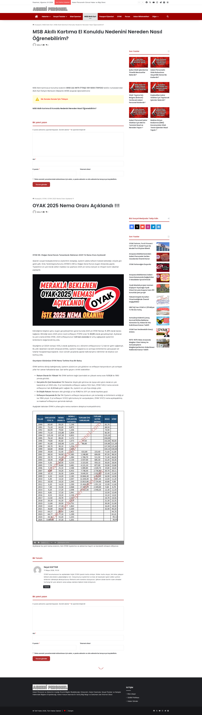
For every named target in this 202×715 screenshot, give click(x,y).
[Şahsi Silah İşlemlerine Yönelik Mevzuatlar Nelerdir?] (138, 62)
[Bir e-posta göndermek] (43, 45)
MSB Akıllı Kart (90, 16)
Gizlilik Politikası (133, 697)
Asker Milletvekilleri (141, 16)
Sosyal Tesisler (59, 16)
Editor (39, 45)
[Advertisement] (78, 66)
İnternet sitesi (85, 169)
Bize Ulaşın (132, 694)
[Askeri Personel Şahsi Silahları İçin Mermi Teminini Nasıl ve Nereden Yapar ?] (138, 112)
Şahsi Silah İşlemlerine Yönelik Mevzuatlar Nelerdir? (138, 72)
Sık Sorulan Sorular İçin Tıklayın (54, 99)
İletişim (70, 711)
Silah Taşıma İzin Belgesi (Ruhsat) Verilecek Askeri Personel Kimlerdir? (137, 99)
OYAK (119, 16)
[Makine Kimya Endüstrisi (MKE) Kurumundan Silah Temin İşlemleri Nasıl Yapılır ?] (159, 112)
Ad (34, 159)
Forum (127, 16)
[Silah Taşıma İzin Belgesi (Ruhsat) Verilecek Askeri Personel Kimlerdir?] (138, 87)
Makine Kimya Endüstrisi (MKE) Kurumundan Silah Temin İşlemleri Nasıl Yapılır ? (159, 125)
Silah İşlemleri (75, 16)
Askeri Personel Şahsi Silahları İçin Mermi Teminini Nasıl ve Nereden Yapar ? (138, 124)
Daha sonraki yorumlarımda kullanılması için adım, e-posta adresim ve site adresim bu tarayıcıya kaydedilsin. (76, 179)
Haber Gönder (133, 701)
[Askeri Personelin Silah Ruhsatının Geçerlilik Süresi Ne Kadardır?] (159, 62)
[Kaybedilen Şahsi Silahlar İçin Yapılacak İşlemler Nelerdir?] (159, 87)
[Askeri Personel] (50, 9)
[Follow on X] (42, 45)
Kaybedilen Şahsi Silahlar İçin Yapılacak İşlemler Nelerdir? (159, 97)
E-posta (36, 169)
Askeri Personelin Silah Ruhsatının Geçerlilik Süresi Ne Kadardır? (158, 73)
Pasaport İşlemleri (106, 16)
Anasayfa (37, 25)
